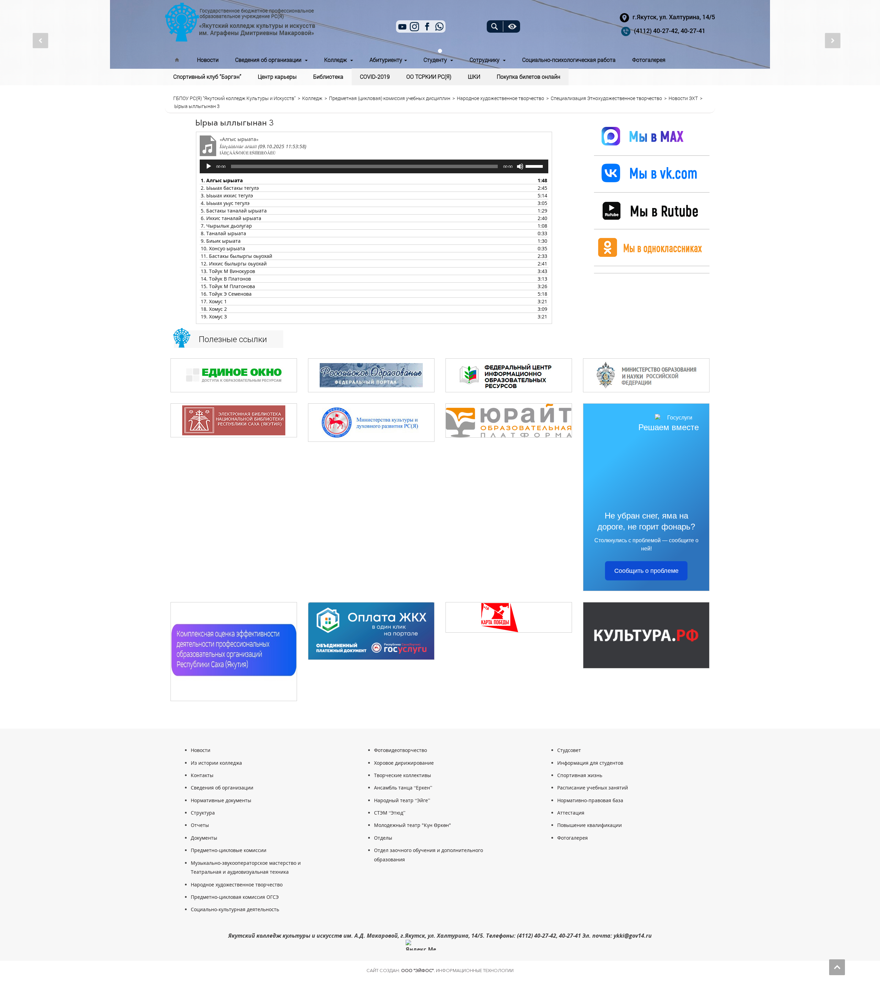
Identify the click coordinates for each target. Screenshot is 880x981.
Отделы (383, 838)
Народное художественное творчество (500, 98)
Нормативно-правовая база (590, 800)
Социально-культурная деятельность (235, 909)
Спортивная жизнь (579, 775)
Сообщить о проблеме (646, 570)
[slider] (535, 166)
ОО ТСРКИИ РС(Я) (428, 76)
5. (234, 210)
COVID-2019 (375, 76)
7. (226, 225)
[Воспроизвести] (208, 166)
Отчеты (200, 825)
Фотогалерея (649, 59)
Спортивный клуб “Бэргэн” (207, 76)
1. (222, 180)
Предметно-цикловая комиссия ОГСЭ (235, 897)
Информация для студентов (590, 763)
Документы (204, 838)
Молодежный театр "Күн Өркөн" (412, 825)
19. (214, 316)
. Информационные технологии (457, 970)
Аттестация (570, 812)
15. (228, 286)
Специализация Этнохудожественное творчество (606, 98)
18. (214, 309)
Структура (203, 812)
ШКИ (474, 76)
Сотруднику (486, 59)
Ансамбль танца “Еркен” (403, 787)
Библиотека (328, 76)
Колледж (337, 59)
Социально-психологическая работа (569, 59)
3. (227, 195)
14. (226, 278)
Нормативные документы (221, 800)
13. (228, 271)
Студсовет (569, 750)
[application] (374, 166)
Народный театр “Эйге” (402, 800)
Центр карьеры (277, 76)
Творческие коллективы (402, 775)
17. (214, 301)
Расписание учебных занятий (592, 787)
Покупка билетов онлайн (528, 76)
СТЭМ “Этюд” (389, 812)
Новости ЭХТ (683, 98)
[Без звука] (520, 166)
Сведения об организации (269, 59)
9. (221, 241)
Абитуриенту (387, 59)
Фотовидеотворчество (400, 750)
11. (236, 256)
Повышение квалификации (589, 825)
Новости (208, 59)
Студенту (437, 59)
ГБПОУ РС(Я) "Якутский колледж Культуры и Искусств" (234, 98)
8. (223, 233)
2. (230, 188)
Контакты (202, 775)
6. (231, 218)
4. (225, 203)
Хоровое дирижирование (404, 763)
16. (226, 294)
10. (223, 248)
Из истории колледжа (216, 763)
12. (234, 263)
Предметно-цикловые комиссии (228, 850)
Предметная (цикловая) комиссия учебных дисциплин (389, 98)
